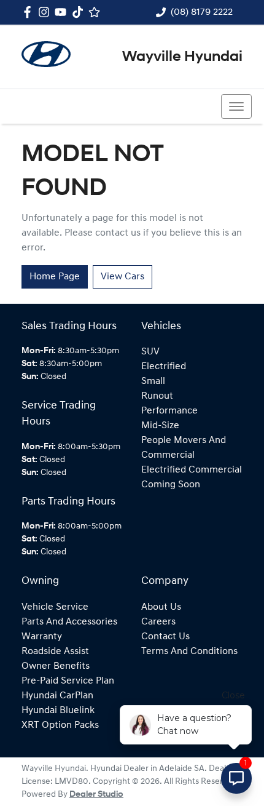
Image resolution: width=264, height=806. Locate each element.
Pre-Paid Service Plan (67, 681)
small (153, 381)
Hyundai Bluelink (58, 711)
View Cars (122, 277)
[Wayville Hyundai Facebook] (29, 12)
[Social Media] (80, 12)
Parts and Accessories (69, 622)
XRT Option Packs (60, 725)
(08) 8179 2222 (202, 12)
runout (157, 396)
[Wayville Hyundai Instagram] (46, 12)
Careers (158, 622)
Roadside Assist (55, 651)
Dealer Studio (96, 794)
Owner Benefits (55, 666)
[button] (236, 106)
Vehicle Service (54, 607)
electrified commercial (191, 470)
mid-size (160, 426)
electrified (163, 367)
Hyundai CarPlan (57, 696)
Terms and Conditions (189, 651)
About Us (161, 607)
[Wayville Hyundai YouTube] (63, 12)
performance (169, 411)
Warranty (41, 637)
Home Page (54, 277)
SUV (150, 352)
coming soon (170, 485)
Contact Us (165, 637)
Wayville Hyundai (182, 57)
